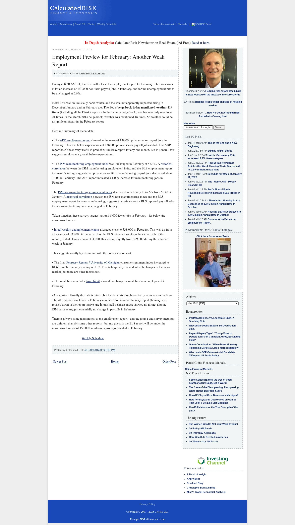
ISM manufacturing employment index (84, 164)
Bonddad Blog (195, 483)
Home (115, 361)
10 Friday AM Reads (200, 428)
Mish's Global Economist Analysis (206, 492)
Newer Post (60, 361)
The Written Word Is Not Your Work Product (213, 424)
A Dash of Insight (196, 474)
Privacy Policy (148, 504)
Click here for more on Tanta (212, 236)
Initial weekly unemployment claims (76, 229)
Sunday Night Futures (220, 150)
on (99, 350)
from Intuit (93, 281)
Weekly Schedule (106, 24)
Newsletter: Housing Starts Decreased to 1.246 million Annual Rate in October (214, 204)
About (53, 24)
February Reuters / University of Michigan (93, 262)
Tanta (91, 24)
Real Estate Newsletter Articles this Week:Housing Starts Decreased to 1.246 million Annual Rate (214, 166)
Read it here (200, 42)
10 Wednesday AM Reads (203, 441)
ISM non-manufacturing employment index (85, 192)
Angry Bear (193, 478)
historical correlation (79, 197)
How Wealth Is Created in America (208, 437)
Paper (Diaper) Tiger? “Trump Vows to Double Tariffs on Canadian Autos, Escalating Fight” (214, 337)
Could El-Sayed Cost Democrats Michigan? (213, 395)
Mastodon (189, 123)
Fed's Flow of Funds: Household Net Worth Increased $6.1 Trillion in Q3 (214, 193)
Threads (182, 24)
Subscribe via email (163, 24)
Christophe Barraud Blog (201, 487)
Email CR (80, 24)
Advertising (66, 24)
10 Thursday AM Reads (202, 433)
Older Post (169, 361)
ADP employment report (75, 140)
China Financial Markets (199, 369)
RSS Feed (206, 24)
